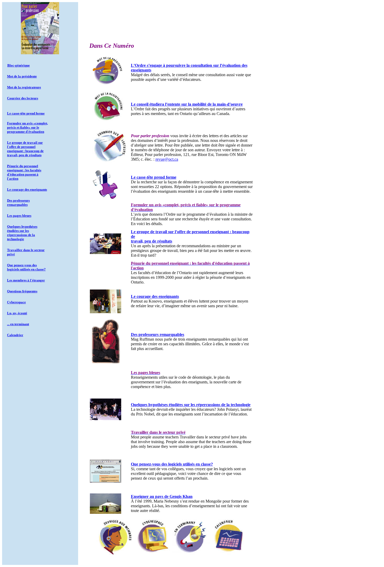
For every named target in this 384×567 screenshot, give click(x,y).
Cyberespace (16, 302)
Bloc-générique (18, 65)
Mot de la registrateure (24, 87)
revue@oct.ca (166, 159)
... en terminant (18, 324)
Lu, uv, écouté (17, 313)
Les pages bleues (19, 216)
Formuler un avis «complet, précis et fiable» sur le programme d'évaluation (27, 127)
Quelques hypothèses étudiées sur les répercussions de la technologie (22, 233)
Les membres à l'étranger (26, 280)
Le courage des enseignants (27, 189)
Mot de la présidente (22, 76)
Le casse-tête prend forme (26, 113)
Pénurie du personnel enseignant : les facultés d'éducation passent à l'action (24, 172)
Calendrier (15, 335)
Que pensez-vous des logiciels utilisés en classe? (26, 267)
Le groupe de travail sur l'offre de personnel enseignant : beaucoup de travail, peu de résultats (25, 149)
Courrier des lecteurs (22, 98)
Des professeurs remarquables (18, 202)
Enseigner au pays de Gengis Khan (162, 496)
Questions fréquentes (22, 291)
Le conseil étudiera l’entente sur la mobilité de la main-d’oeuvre (187, 104)
